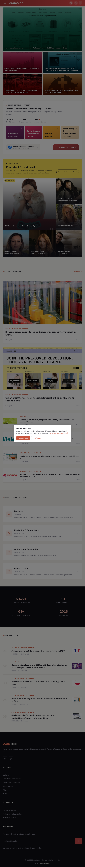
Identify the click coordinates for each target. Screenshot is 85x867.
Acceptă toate (23, 438)
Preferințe (37, 438)
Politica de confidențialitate (58, 433)
